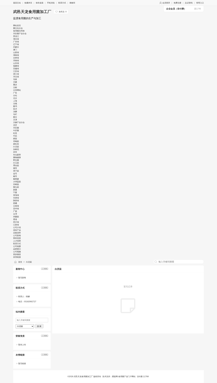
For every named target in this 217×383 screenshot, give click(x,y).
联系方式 (62, 3)
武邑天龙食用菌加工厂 (32, 12)
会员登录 (166, 3)
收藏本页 (28, 3)
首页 (20, 262)
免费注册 (177, 3)
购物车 (72, 3)
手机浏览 (51, 3)
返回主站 (17, 3)
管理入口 (200, 3)
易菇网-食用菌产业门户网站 (124, 376)
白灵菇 (29, 262)
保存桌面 (39, 3)
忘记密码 (189, 3)
